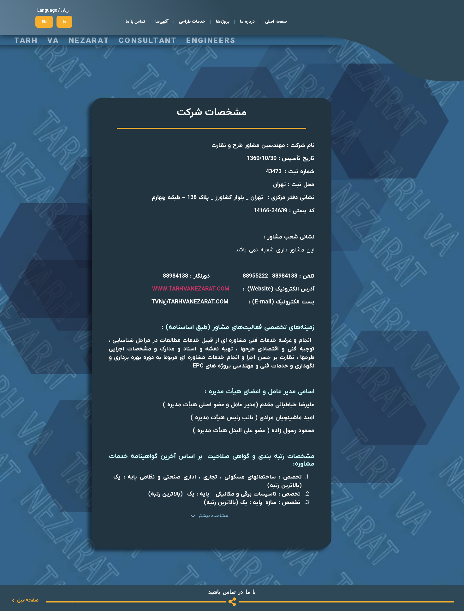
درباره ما (247, 21)
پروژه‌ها (222, 21)
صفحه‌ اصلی (276, 21)
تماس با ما (135, 21)
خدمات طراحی (192, 21)
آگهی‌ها (162, 21)
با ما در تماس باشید (232, 592)
